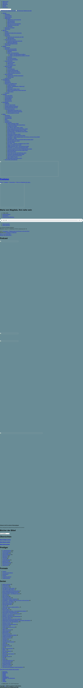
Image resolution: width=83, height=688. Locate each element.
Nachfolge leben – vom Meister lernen (11, 593)
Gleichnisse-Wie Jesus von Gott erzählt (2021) (17, 150)
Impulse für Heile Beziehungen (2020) (15, 154)
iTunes (3, 680)
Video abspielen (6, 224)
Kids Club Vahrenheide (12, 59)
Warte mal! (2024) (11, 133)
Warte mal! (4, 595)
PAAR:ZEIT (9, 67)
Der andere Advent (6, 617)
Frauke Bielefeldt (6, 560)
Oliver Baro (5, 557)
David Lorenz (5, 565)
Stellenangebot (8, 17)
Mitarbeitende (8, 99)
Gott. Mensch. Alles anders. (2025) (15, 127)
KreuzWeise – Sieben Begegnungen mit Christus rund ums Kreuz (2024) (23, 137)
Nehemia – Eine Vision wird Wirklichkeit (11, 616)
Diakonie (4, 652)
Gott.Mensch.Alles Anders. (8, 589)
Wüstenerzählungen (7, 604)
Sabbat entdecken (6, 584)
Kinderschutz (8, 78)
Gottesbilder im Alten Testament (9, 599)
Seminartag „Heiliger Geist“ (13, 89)
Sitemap (4, 676)
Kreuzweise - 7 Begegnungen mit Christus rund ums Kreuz (16, 231)
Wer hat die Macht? (6, 651)
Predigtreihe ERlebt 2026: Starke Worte (16, 125)
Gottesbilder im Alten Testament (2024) (16, 135)
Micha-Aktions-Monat (7, 603)
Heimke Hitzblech (6, 214)
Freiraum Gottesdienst (7, 572)
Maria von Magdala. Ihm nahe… (23, 182)
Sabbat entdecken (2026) (13, 123)
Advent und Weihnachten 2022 (14, 145)
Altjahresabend (5, 631)
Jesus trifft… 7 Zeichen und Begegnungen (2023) (18, 143)
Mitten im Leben (8, 66)
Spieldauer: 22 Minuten (11, 232)
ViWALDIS (9, 51)
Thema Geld (7, 45)
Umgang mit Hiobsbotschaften (9, 635)
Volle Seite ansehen (4, 669)
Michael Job (5, 556)
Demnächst (5, 7)
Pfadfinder (9, 57)
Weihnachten (5, 632)
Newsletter (7, 14)
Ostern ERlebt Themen (12, 157)
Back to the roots (6, 665)
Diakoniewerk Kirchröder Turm (14, 110)
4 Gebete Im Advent (6, 664)
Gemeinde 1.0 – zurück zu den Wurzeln (11, 613)
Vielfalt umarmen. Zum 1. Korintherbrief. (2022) (18, 146)
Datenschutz (5, 672)
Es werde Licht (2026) (12, 126)
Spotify (3, 679)
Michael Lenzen (5, 564)
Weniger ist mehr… (6, 623)
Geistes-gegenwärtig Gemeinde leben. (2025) (17, 129)
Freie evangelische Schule (13, 113)
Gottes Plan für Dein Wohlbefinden (10, 621)
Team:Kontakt (10, 77)
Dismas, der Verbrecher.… (6, 235)
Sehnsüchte (5, 644)
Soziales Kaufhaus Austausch (14, 73)
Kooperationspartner (10, 109)
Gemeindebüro (8, 98)
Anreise (4, 674)
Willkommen (8, 18)
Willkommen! (5, 1)
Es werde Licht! (5, 587)
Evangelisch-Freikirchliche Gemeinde (13, 33)
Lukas (8, 217)
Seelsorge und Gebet (9, 27)
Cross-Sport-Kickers (11, 58)
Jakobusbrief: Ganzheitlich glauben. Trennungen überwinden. (16, 620)
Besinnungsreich (6, 633)
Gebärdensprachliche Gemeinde (14, 111)
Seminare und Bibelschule (11, 83)
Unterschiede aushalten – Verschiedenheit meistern (14, 611)
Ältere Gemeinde (9, 74)
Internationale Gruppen (10, 39)
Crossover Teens (11, 62)
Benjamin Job (5, 561)
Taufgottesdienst (6, 578)
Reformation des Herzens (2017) (14, 158)
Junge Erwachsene (11, 65)
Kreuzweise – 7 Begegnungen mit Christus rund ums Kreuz (15, 600)
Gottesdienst (8, 82)
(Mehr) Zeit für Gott (6, 629)
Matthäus (12, 217)
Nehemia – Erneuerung (7, 615)
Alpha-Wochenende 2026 (13, 25)
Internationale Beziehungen (11, 43)
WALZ (6, 119)
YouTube (4, 681)
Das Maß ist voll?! (6, 656)
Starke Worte (5, 585)
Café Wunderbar (11, 21)
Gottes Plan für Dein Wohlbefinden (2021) (16, 153)
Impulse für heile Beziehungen (9, 624)
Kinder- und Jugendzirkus (13, 53)
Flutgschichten (5, 625)
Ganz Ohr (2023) (11, 142)
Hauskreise (9, 26)
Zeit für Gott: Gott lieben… (8, 601)
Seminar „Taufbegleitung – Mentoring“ (16, 86)
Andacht (4, 571)
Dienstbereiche (8, 101)
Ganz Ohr (4, 605)
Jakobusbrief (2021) (11, 151)
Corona (4, 628)
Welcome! (4, 3)
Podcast (4, 575)
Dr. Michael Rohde (6, 550)
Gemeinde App (8, 118)
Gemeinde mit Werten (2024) (13, 134)
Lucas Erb (4, 558)
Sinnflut (4, 659)
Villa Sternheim (10, 38)
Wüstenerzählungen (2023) (13, 141)
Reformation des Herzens (8, 653)
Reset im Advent (6, 609)
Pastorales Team (8, 95)
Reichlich (4, 655)
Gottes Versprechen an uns (8, 627)
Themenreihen (8, 122)
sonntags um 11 (6, 640)
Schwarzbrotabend (6, 576)
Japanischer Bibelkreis (12, 42)
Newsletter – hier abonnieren (8, 678)
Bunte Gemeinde (6, 663)
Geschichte (7, 35)
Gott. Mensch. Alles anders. (8, 588)
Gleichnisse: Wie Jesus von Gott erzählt (11, 619)
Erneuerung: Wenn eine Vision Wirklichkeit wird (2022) (19, 149)
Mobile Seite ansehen (14, 669)
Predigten (7, 121)
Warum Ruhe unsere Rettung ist (9, 612)
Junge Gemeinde (8, 61)
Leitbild (6, 31)
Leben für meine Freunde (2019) (14, 155)
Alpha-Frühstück (11, 22)
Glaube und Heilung (7, 636)
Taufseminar (10, 87)
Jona (3, 647)
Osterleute (4, 639)
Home (1, 182)
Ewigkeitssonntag (6, 645)
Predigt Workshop (11, 85)
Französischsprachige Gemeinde (14, 41)
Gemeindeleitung (9, 97)
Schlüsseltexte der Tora (7, 660)
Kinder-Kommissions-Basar (13, 71)
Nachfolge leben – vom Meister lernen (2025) (17, 131)
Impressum (4, 671)
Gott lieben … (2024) (11, 138)
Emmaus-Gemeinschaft (12, 70)
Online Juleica (10, 91)
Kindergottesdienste (12, 50)
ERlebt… (4, 649)
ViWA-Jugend (10, 63)
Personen (7, 34)
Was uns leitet (5, 596)
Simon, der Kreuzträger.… (6, 234)
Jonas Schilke (5, 553)
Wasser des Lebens (6, 597)
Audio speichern (6, 225)
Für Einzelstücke (11, 69)
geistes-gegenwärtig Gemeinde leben (10, 591)
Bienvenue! (5, 4)
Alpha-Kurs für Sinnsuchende (14, 23)
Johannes (4, 217)
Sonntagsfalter (8, 15)
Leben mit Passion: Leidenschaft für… (11, 607)
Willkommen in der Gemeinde (14, 19)
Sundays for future (6, 637)
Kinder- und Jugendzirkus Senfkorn (18, 54)
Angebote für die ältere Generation (15, 75)
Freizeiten (7, 93)
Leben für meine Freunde (8, 641)
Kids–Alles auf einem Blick (11, 49)
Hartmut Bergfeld (6, 554)
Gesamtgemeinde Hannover (11, 107)
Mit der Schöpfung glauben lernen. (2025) (16, 130)
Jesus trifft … (5, 608)
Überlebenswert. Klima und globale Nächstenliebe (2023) (20, 139)
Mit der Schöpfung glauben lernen (10, 592)
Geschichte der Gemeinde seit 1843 (15, 37)
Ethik (3, 657)
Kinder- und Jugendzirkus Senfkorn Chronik (19, 55)
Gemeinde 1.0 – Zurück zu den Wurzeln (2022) (17, 147)
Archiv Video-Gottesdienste (11, 159)
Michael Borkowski (6, 562)
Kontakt (4, 5)
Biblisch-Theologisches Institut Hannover (16, 90)
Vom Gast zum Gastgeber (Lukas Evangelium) (12, 667)
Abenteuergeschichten (7, 648)
